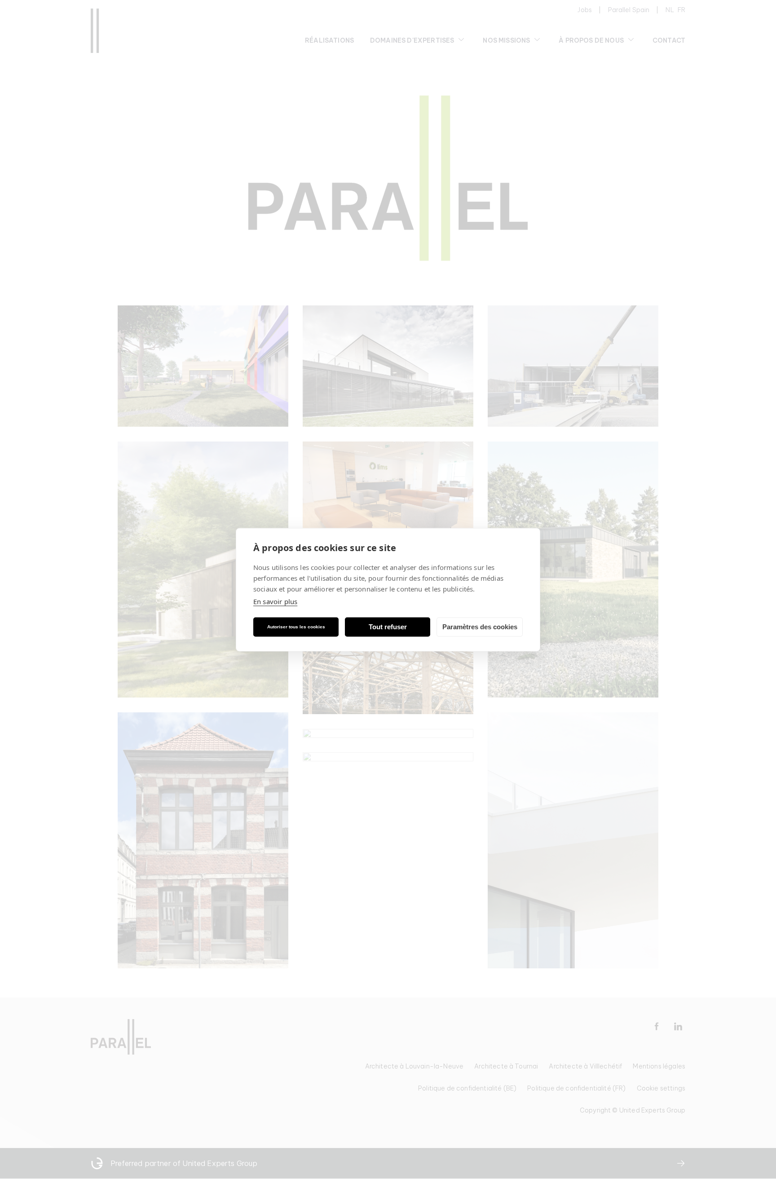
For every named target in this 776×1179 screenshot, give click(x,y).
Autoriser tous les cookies (296, 626)
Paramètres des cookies (479, 627)
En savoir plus (275, 600)
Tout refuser (388, 627)
